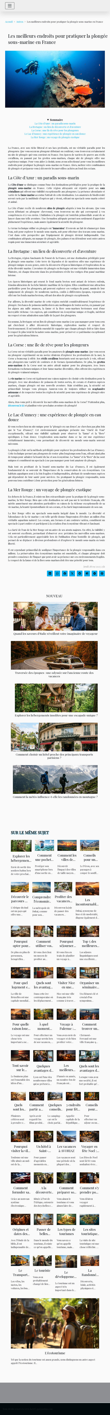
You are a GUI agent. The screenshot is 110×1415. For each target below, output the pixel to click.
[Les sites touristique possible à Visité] (89, 1219)
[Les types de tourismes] (66, 1219)
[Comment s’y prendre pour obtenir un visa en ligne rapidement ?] (89, 1177)
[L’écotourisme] (55, 1323)
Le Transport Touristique (20, 1274)
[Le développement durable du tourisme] (66, 1261)
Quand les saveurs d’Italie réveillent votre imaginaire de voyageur (55, 633)
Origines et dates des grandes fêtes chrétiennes (20, 1235)
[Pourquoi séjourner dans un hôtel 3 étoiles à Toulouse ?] (66, 930)
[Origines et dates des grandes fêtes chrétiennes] (20, 1219)
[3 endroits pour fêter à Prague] (73, 1095)
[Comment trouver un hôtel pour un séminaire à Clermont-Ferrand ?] (89, 1013)
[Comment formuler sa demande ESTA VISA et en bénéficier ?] (20, 1177)
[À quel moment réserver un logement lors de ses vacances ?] (43, 1013)
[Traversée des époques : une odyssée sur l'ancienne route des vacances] (54, 655)
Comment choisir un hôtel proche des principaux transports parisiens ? (54, 756)
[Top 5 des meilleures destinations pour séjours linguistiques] (89, 930)
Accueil (9, 21)
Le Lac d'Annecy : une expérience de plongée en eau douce (55, 133)
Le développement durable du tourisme (66, 1278)
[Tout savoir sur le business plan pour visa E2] (20, 1055)
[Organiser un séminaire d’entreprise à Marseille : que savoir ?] (89, 972)
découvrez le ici (16, 405)
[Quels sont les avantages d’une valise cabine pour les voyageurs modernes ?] (43, 972)
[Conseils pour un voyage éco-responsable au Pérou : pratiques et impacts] (89, 845)
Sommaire (56, 120)
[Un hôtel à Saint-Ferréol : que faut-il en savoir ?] (43, 1136)
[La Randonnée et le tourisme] (89, 1260)
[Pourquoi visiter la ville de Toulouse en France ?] (20, 1136)
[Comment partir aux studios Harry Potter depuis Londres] (36, 1095)
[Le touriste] (42, 1260)
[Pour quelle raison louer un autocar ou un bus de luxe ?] (20, 1013)
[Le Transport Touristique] (20, 1260)
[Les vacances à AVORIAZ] (66, 1136)
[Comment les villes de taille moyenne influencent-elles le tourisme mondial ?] (66, 845)
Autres (19, 21)
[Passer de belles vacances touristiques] (43, 1219)
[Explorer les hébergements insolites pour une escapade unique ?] (56, 698)
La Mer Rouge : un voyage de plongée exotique (55, 137)
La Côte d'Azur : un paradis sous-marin (55, 123)
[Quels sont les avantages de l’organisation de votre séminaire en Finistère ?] (89, 1055)
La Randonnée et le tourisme (90, 1276)
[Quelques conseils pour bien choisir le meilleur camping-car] (55, 1095)
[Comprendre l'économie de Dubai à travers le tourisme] (41, 886)
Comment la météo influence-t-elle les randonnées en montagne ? (55, 797)
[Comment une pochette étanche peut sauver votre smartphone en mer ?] (44, 845)
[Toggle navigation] (9, 5)
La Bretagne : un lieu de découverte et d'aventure (55, 126)
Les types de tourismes (66, 1231)
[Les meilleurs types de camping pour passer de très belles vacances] (66, 1055)
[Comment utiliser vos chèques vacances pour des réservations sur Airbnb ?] (43, 930)
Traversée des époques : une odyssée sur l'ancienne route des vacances (54, 674)
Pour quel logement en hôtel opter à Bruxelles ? (20, 989)
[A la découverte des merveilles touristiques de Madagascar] (43, 1177)
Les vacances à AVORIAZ (66, 1148)
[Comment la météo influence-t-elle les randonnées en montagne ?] (55, 779)
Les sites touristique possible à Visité (89, 1235)
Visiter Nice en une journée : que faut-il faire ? (66, 989)
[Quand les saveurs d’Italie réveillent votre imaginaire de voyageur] (55, 616)
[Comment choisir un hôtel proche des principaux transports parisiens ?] (54, 737)
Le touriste (42, 1270)
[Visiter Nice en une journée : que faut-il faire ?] (66, 972)
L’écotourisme (55, 1353)
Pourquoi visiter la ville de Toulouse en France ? (20, 1152)
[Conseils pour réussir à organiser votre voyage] (91, 1095)
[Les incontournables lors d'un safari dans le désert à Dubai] (87, 888)
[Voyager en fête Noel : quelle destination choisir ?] (89, 1136)
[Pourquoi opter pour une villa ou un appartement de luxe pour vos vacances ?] (20, 930)
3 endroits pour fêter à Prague (73, 1109)
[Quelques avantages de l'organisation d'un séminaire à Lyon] (43, 1055)
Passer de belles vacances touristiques (43, 1235)
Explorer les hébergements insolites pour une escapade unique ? (56, 715)
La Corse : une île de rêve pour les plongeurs (55, 130)
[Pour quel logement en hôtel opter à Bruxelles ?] (20, 972)
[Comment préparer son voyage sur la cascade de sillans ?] (66, 1177)
